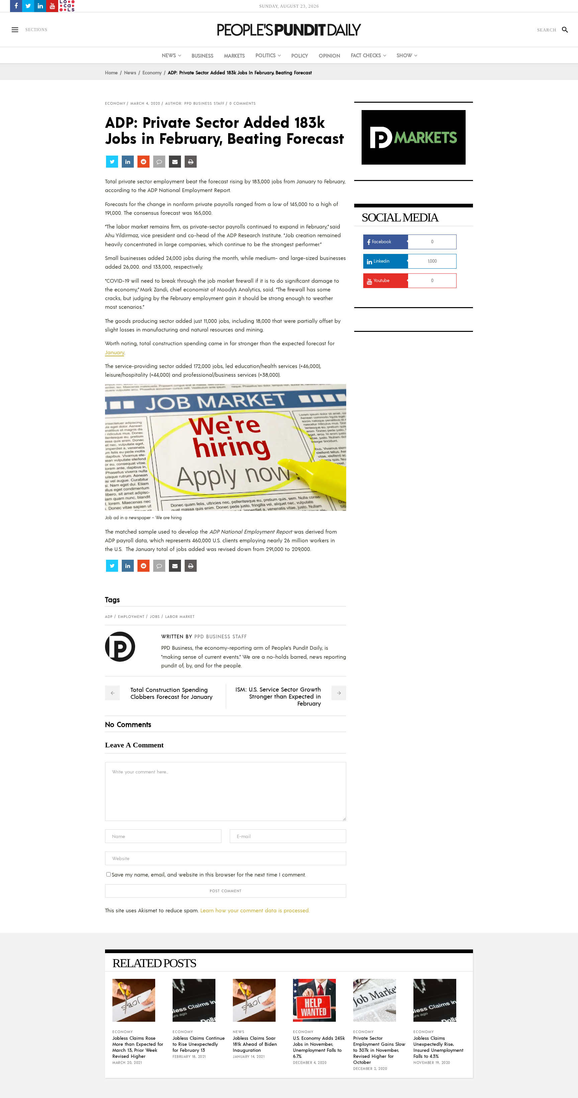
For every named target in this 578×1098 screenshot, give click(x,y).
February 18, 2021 (189, 1056)
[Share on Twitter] (112, 162)
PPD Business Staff (220, 636)
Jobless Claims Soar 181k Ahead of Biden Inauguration (255, 1044)
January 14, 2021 (249, 1056)
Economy (152, 72)
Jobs (155, 616)
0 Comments (242, 103)
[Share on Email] (175, 162)
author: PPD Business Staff (194, 103)
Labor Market (180, 616)
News (130, 72)
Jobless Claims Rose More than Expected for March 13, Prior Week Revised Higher (137, 1047)
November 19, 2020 (431, 1062)
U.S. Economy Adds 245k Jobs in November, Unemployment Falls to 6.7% (319, 1047)
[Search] (562, 30)
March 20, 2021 (127, 1062)
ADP (109, 616)
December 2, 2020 (370, 1068)
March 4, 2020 (145, 103)
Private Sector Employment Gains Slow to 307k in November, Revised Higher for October (379, 1050)
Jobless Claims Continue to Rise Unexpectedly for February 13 (199, 1044)
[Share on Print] (191, 162)
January (114, 352)
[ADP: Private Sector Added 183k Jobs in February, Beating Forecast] (125, 647)
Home (111, 72)
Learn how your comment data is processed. (255, 910)
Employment (131, 616)
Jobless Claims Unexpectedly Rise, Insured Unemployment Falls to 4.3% (438, 1047)
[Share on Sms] (159, 162)
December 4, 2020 (309, 1062)
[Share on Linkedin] (128, 162)
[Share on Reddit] (143, 162)
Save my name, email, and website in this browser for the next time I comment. (209, 874)
